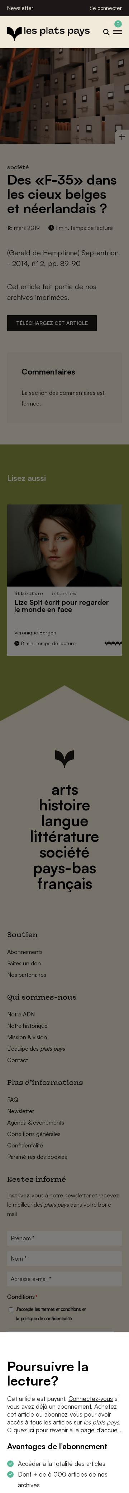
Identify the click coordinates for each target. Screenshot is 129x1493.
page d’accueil (100, 1430)
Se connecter (106, 8)
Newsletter (20, 8)
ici (31, 1430)
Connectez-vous (90, 1398)
